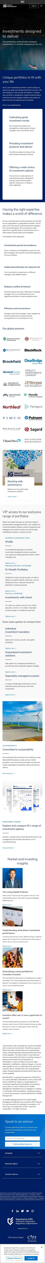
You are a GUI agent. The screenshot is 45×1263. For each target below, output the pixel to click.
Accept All (31, 1258)
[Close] (41, 1247)
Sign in (34, 6)
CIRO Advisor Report (16, 1237)
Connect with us (11, 1174)
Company (8, 1153)
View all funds (8, 848)
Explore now (9, 563)
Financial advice (11, 1164)
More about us (8, 773)
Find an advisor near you (22, 1144)
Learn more (12, 496)
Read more (7, 905)
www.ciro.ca (22, 1228)
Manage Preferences (14, 1258)
